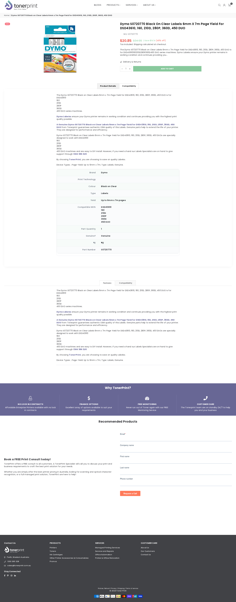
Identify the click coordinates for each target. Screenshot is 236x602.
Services (131, 5)
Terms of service (132, 588)
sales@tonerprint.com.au (19, 565)
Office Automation (103, 554)
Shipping (138, 44)
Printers (53, 547)
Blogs (97, 5)
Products (113, 5)
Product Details (108, 86)
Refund (107, 588)
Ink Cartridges (56, 554)
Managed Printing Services (107, 547)
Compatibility (129, 86)
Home (6, 15)
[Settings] (224, 5)
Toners (53, 551)
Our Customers (148, 551)
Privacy (113, 588)
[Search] (219, 5)
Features (107, 283)
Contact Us (146, 554)
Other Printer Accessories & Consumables (69, 558)
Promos (53, 561)
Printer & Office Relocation (107, 558)
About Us (148, 5)
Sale (7, 24)
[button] (229, 5)
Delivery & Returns (132, 61)
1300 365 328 (13, 561)
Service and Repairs (104, 551)
